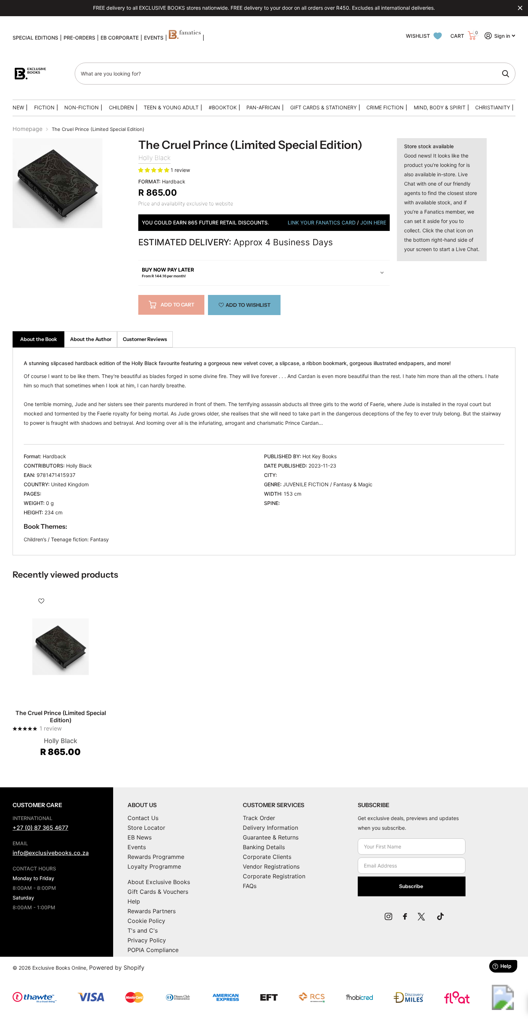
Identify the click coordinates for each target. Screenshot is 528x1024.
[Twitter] (422, 916)
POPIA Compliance (153, 950)
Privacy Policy (147, 940)
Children (121, 107)
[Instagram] (388, 916)
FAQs (249, 885)
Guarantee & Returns (270, 837)
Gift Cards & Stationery (323, 107)
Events (137, 847)
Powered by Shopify (116, 967)
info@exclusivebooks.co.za (51, 852)
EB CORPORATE (120, 38)
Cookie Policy (146, 920)
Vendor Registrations (271, 866)
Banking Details (264, 847)
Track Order (259, 818)
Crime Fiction (385, 107)
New (18, 107)
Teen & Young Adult (171, 107)
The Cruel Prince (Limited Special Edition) (60, 716)
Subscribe (411, 886)
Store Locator (146, 827)
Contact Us (143, 818)
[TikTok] (440, 916)
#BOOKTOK (223, 107)
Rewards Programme (156, 856)
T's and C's (143, 930)
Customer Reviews (145, 339)
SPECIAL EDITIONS (35, 38)
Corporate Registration (274, 876)
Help (134, 901)
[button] (154, 170)
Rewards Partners (152, 911)
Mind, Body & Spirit (440, 107)
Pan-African (263, 107)
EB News (140, 837)
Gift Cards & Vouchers (158, 891)
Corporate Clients (267, 856)
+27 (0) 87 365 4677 (40, 827)
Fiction (44, 107)
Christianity (492, 107)
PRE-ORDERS (79, 38)
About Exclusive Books (159, 882)
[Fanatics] (185, 38)
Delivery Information (270, 827)
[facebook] (405, 916)
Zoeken (505, 74)
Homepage (27, 128)
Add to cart (177, 304)
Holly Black (154, 157)
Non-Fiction (81, 107)
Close (520, 8)
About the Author (90, 339)
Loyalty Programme (154, 866)
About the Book (38, 339)
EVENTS (153, 38)
